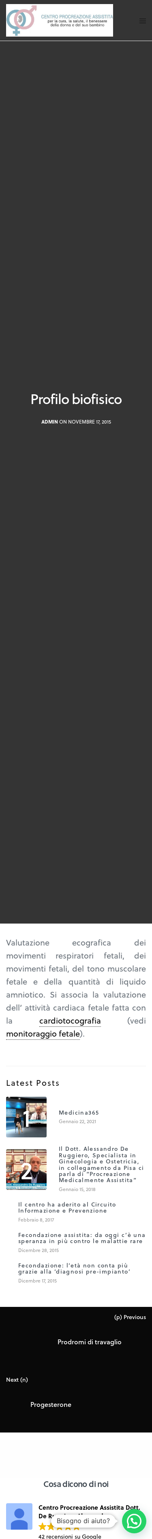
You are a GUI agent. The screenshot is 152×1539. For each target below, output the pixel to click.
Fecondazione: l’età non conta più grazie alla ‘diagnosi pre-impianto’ (74, 1268)
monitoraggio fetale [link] (43, 1033)
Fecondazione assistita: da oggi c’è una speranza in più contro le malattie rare (82, 1238)
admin (49, 422)
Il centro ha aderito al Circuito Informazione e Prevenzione (67, 1207)
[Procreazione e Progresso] (59, 20)
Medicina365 (79, 1112)
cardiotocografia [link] (70, 1020)
